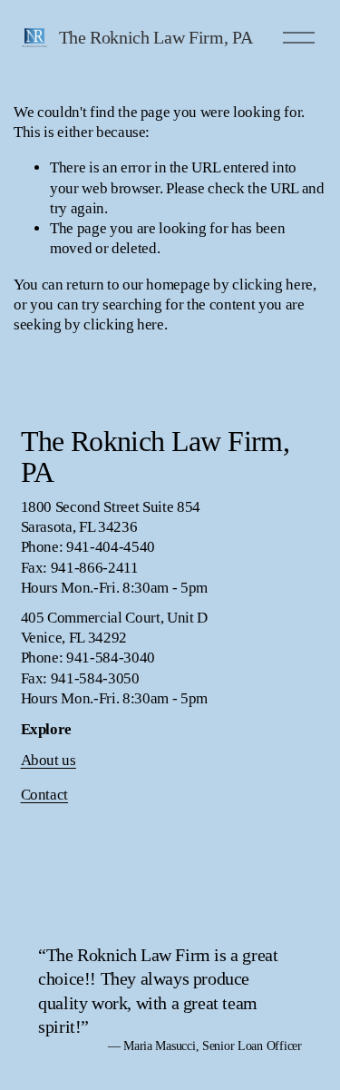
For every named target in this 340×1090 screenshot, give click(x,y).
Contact (45, 794)
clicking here (272, 284)
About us (48, 760)
